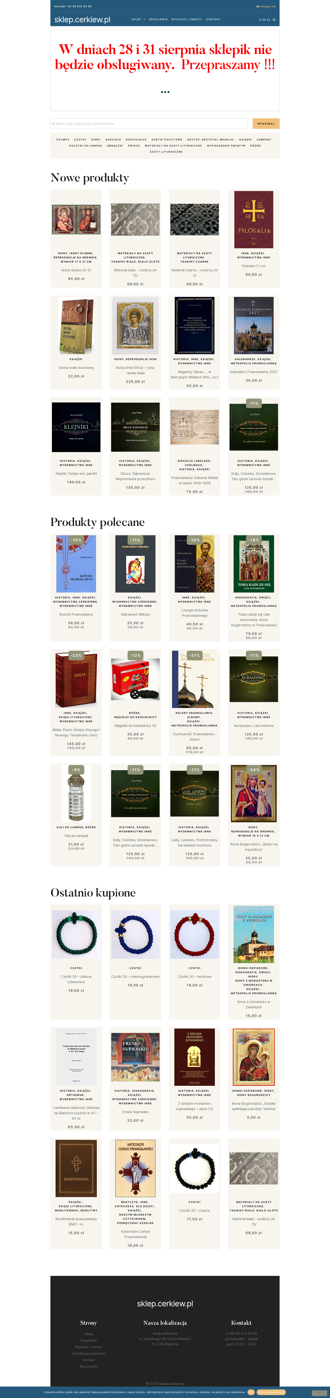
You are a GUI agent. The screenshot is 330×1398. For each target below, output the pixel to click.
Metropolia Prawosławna (254, 363)
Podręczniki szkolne (135, 1223)
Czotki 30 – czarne (195, 1211)
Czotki (80, 139)
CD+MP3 (62, 139)
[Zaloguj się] (257, 6)
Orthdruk (75, 1094)
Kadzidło (113, 139)
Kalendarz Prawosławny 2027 (254, 372)
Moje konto (89, 1366)
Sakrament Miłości (135, 614)
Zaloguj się (268, 6)
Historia (181, 359)
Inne (245, 253)
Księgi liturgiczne (75, 717)
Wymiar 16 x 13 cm (253, 835)
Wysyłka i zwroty (186, 19)
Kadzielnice (136, 139)
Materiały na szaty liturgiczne (173, 145)
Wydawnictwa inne (253, 257)
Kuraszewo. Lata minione (254, 726)
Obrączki (115, 145)
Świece (134, 145)
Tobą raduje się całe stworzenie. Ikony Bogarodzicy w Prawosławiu (254, 619)
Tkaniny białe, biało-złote (135, 261)
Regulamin (158, 19)
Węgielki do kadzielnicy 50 (135, 726)
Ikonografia (143, 1090)
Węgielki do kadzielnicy (135, 717)
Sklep (136, 19)
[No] (319, 1393)
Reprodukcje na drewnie (75, 257)
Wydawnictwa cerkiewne (75, 601)
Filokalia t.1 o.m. (254, 266)
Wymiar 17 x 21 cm (76, 261)
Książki (245, 139)
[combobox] (149, 123)
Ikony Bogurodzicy (254, 1094)
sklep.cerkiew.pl (82, 19)
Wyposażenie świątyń (226, 145)
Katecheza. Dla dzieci (134, 1206)
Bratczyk (129, 1202)
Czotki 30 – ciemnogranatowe (135, 977)
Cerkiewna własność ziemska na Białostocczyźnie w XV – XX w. (76, 1113)
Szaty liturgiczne (166, 151)
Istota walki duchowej (76, 368)
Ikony (96, 139)
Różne (255, 145)
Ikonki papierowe (253, 968)
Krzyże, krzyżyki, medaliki (211, 139)
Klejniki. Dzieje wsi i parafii (76, 474)
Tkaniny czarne (194, 261)
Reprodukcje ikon (141, 359)
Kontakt (213, 19)
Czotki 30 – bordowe (195, 977)
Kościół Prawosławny (76, 614)
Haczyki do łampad (85, 145)
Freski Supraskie (135, 1112)
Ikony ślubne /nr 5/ (76, 270)
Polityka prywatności (88, 1353)
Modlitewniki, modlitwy (76, 1210)
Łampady (264, 139)
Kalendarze (245, 359)
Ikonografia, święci (253, 597)
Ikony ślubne (81, 253)
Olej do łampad (70, 827)
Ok (251, 1392)
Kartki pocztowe (167, 139)
